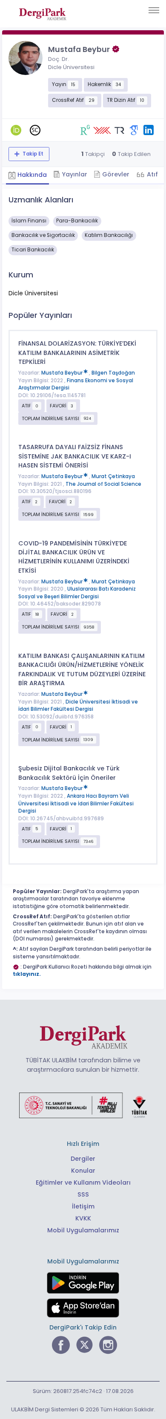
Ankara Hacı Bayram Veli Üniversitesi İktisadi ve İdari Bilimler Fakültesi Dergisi (76, 803)
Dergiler (83, 1158)
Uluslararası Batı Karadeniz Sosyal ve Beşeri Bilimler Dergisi (77, 592)
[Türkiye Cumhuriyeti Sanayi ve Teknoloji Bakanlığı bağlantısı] (83, 1105)
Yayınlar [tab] (73, 174)
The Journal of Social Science (103, 484)
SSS (83, 1194)
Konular (83, 1170)
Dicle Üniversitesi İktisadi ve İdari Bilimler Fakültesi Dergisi (78, 705)
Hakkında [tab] (31, 174)
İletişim (83, 1206)
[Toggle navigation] (154, 10)
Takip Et (32, 153)
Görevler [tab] (114, 174)
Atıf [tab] (151, 174)
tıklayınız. (27, 974)
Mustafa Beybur (62, 372)
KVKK (83, 1218)
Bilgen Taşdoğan (113, 372)
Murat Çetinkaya (113, 476)
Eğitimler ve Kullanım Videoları (83, 1182)
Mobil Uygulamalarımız (83, 1230)
